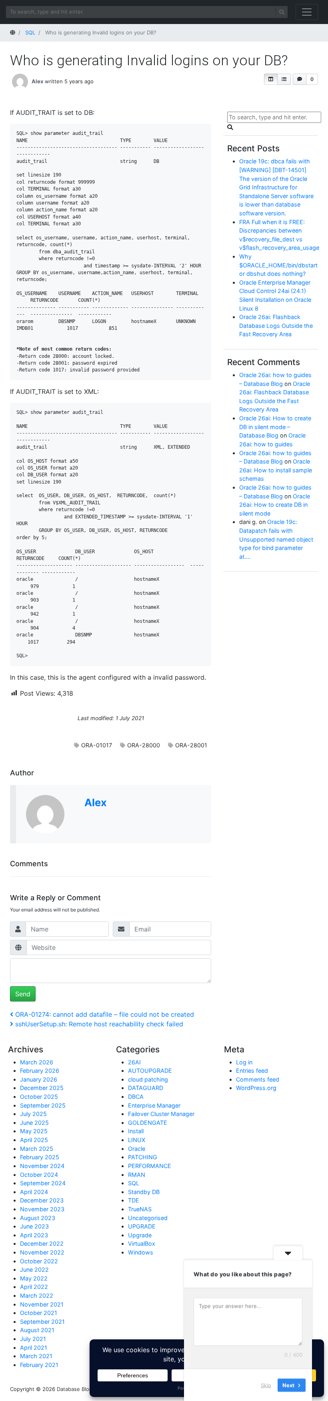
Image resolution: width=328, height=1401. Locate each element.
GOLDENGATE (147, 1122)
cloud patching (148, 1079)
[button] (271, 79)
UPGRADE (142, 1226)
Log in (244, 1062)
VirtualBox (141, 1243)
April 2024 (34, 1191)
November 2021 (42, 1304)
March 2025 (36, 1148)
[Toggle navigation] (307, 12)
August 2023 (37, 1217)
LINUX (136, 1139)
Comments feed (257, 1079)
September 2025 (43, 1105)
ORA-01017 (96, 745)
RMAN (136, 1174)
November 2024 (42, 1165)
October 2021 (38, 1312)
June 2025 (34, 1122)
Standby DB (144, 1191)
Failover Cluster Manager (161, 1113)
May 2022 (34, 1278)
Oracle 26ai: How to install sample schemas (275, 470)
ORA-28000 (143, 745)
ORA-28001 (191, 745)
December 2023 (42, 1200)
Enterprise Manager (154, 1105)
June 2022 (34, 1269)
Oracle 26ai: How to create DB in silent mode (274, 505)
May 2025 (34, 1131)
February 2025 (39, 1157)
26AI (134, 1062)
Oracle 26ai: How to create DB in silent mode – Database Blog (275, 427)
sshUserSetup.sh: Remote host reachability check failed (99, 1024)
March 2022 (36, 1295)
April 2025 (34, 1139)
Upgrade (140, 1235)
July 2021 (33, 1338)
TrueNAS (140, 1209)
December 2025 (42, 1087)
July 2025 (33, 1113)
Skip (266, 1384)
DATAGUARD (145, 1087)
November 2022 (42, 1252)
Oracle (136, 1148)
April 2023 (34, 1235)
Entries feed (252, 1070)
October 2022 (39, 1261)
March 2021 (36, 1356)
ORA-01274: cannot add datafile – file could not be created (104, 1014)
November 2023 (42, 1209)
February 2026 (39, 1070)
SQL (133, 1183)
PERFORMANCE (149, 1165)
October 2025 (39, 1096)
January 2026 (38, 1079)
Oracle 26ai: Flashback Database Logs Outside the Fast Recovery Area (276, 325)
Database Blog (74, 1389)
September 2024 (43, 1183)
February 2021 (39, 1364)
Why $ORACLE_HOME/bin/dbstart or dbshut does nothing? (278, 265)
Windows (140, 1252)
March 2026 (36, 1062)
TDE (133, 1200)
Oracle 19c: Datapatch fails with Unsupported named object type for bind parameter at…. (276, 539)
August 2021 (37, 1330)
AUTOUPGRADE (150, 1070)
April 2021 (33, 1347)
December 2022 (42, 1243)
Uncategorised (148, 1217)
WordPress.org (256, 1087)
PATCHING (142, 1157)
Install (136, 1131)
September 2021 (42, 1321)
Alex (37, 81)
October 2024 (39, 1174)
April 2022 (34, 1286)
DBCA (136, 1096)
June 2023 (34, 1226)
